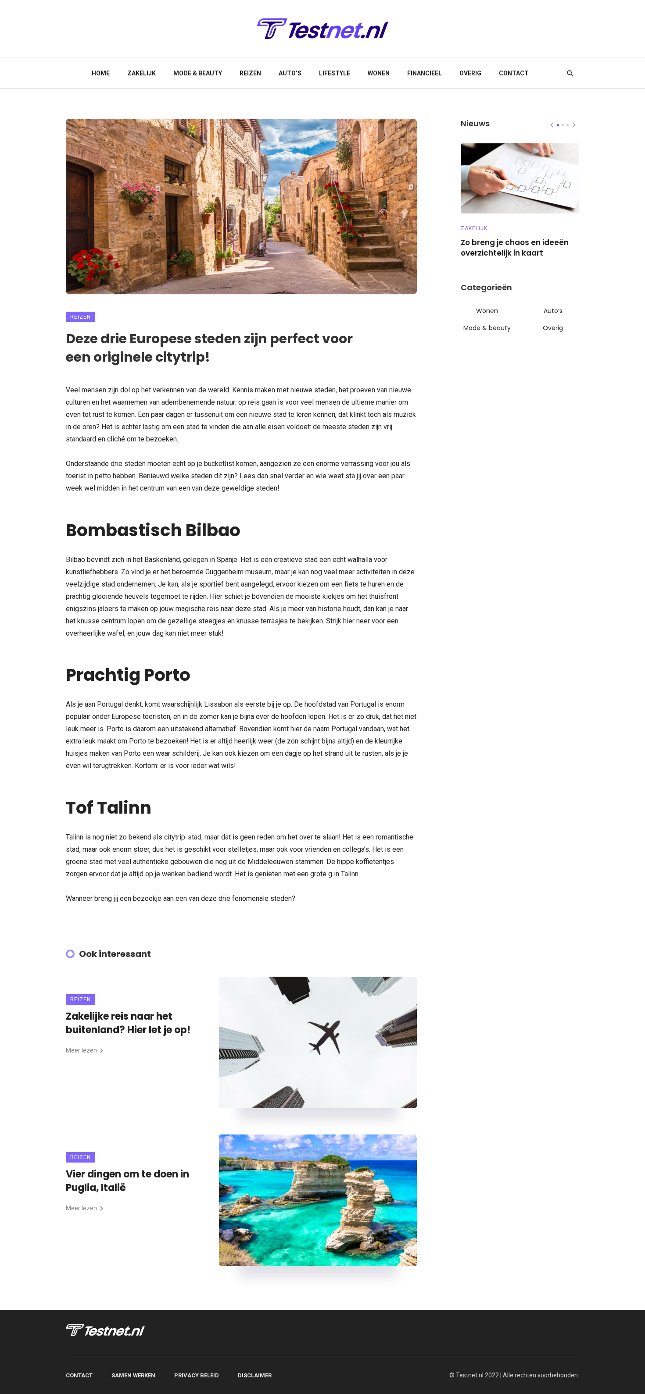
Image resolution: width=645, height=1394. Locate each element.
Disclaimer (255, 1375)
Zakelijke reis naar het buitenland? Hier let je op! (128, 1023)
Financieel (424, 73)
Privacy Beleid (196, 1375)
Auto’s (290, 73)
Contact (514, 73)
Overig (470, 73)
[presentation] (552, 125)
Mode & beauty (197, 73)
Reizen (250, 73)
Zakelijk (141, 73)
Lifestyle (334, 73)
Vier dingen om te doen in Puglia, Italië (127, 1181)
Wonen (379, 73)
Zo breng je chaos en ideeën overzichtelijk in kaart (515, 248)
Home (101, 73)
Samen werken (133, 1375)
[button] (557, 125)
